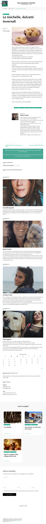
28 (3, 365)
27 (37, 363)
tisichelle (31, 107)
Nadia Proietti (5, 28)
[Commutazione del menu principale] (1, 3)
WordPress (9, 521)
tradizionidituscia (37, 107)
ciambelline (16, 107)
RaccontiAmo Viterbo (26, 3)
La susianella (7, 427)
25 (26, 363)
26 (32, 363)
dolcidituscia (21, 107)
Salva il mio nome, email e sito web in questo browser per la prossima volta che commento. (21, 490)
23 (14, 363)
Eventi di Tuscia (28, 424)
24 (20, 363)
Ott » (42, 368)
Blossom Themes (18, 520)
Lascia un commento (6, 31)
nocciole (27, 107)
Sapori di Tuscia (6, 14)
